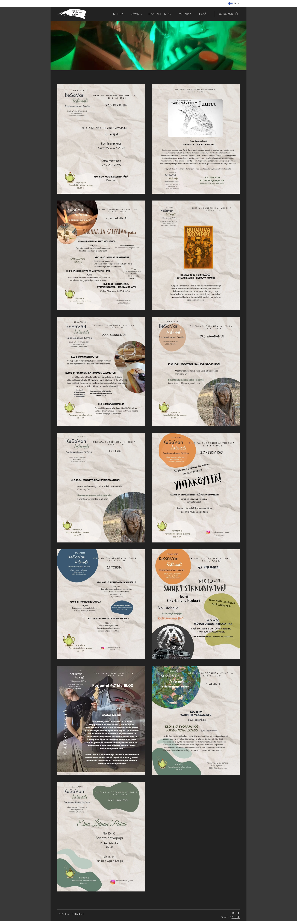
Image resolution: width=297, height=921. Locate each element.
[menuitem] (118, 14)
